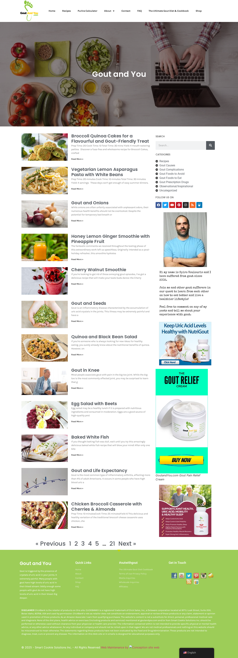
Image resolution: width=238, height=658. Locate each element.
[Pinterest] (179, 205)
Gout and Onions (90, 203)
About (107, 10)
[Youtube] (172, 205)
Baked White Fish (90, 437)
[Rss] (192, 205)
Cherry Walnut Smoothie (98, 270)
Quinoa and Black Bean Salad (104, 337)
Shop (199, 10)
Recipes (66, 10)
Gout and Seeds (88, 303)
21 (112, 543)
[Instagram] (186, 205)
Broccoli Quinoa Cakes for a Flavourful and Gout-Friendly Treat (110, 138)
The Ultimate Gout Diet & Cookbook (169, 10)
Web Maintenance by (115, 647)
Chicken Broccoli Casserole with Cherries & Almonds (106, 506)
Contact (125, 10)
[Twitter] (165, 205)
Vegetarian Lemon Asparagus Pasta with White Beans (104, 172)
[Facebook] (159, 205)
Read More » (77, 159)
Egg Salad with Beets (94, 404)
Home (52, 10)
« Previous (51, 543)
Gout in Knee (85, 370)
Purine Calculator (87, 10)
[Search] (210, 145)
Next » (127, 543)
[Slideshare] (199, 205)
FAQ (139, 10)
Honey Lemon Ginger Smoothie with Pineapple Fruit (110, 239)
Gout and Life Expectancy (99, 470)
